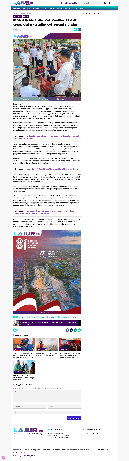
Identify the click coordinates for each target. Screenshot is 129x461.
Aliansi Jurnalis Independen (57, 433)
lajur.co (20, 29)
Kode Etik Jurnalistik (69, 450)
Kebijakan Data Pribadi (51, 450)
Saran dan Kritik (19, 452)
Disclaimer (102, 450)
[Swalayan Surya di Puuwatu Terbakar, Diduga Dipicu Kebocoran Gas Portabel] (70, 344)
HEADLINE (25, 16)
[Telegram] (75, 330)
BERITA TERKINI (18, 16)
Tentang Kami (35, 450)
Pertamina (53, 317)
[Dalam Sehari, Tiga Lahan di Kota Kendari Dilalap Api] (47, 344)
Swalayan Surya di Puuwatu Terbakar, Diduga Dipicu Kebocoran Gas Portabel (69, 355)
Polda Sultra (65, 317)
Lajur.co (46, 456)
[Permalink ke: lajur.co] (15, 29)
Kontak (24, 450)
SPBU (74, 317)
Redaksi (16, 450)
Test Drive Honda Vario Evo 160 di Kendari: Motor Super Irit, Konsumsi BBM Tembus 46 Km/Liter (23, 355)
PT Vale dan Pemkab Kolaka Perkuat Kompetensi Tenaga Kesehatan (23, 378)
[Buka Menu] (114, 3)
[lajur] (23, 3)
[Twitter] (71, 330)
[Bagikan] (79, 29)
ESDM (22, 317)
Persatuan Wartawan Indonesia (59, 435)
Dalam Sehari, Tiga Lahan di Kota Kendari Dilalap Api (46, 354)
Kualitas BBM (32, 317)
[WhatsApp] (79, 330)
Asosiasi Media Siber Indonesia (58, 437)
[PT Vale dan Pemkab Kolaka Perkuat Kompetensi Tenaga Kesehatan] (24, 367)
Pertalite (43, 317)
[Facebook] (67, 330)
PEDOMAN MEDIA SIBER (88, 450)
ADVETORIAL (18, 372)
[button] (105, 3)
